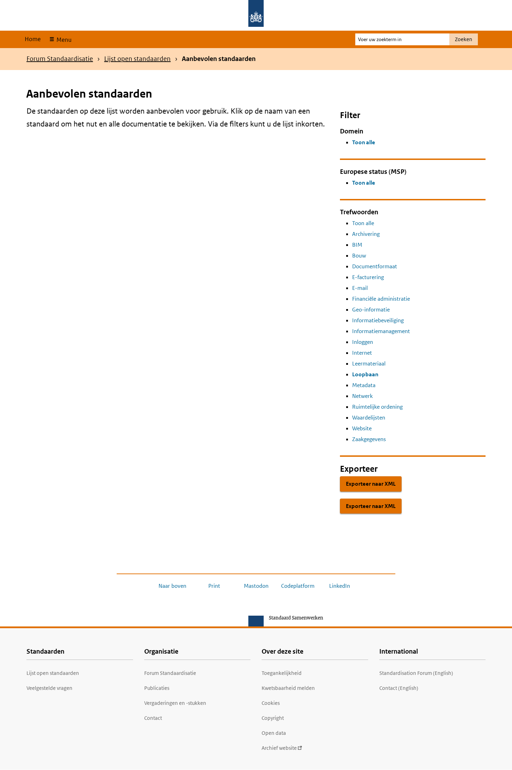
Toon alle (363, 142)
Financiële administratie (381, 298)
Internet (362, 352)
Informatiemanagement (381, 331)
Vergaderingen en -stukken (175, 703)
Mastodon (256, 586)
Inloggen (362, 342)
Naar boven (172, 586)
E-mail (360, 288)
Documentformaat (374, 266)
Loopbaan (365, 374)
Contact (153, 718)
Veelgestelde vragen (49, 688)
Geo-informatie (371, 309)
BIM (357, 244)
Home (33, 39)
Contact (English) (398, 688)
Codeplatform (298, 586)
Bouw (359, 255)
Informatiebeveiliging (378, 320)
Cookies (271, 703)
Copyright (273, 718)
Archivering (366, 234)
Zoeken (463, 39)
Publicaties (156, 688)
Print (214, 586)
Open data (274, 733)
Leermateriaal (369, 363)
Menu (63, 40)
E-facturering (368, 277)
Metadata (363, 385)
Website (362, 428)
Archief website (279, 748)
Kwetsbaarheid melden (288, 688)
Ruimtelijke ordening (377, 406)
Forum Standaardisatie (59, 59)
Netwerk (362, 396)
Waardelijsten (368, 417)
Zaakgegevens (369, 439)
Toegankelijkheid (282, 673)
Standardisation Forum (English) (416, 673)
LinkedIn (339, 586)
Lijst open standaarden (137, 59)
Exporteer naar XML (371, 483)
